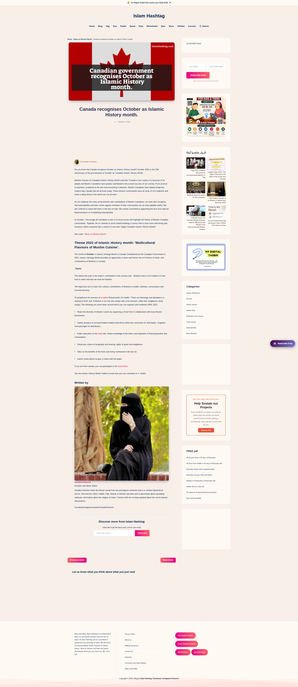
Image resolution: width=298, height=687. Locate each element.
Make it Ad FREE (131, 669)
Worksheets (152, 26)
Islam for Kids (199, 652)
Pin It (75, 162)
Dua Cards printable (193, 498)
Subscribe (142, 533)
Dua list (189, 299)
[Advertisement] (206, 364)
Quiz (163, 26)
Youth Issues (191, 322)
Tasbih (123, 26)
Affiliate (181, 26)
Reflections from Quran (194, 316)
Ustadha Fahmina (90, 162)
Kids (141, 26)
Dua (115, 26)
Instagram (87, 507)
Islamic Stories (191, 305)
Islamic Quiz (190, 310)
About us (128, 640)
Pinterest (110, 507)
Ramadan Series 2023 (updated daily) (200, 469)
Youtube (102, 507)
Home (92, 26)
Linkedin (95, 507)
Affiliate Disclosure (131, 646)
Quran (132, 26)
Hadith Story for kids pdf (195, 486)
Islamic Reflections (193, 293)
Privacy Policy (130, 634)
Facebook (78, 507)
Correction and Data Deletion (135, 663)
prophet (104, 297)
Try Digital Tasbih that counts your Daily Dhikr (149, 3)
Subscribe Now (198, 75)
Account (192, 26)
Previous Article (77, 560)
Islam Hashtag (146, 678)
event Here (122, 366)
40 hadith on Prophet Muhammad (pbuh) (201, 492)
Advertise (128, 657)
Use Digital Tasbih (185, 635)
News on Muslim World (83, 39)
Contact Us (129, 651)
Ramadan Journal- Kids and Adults (199, 475)
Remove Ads (206, 430)
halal (100, 334)
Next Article (168, 560)
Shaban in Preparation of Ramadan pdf (200, 481)
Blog (100, 26)
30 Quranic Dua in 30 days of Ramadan (201, 458)
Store (171, 26)
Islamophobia (191, 328)
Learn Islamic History (186, 644)
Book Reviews (191, 333)
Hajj (108, 26)
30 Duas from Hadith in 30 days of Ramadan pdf (204, 463)
